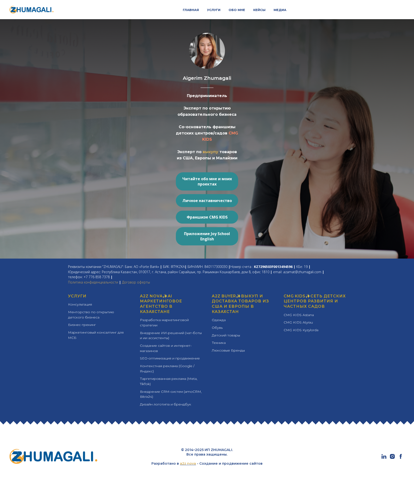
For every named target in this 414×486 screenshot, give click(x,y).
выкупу (211, 152)
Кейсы (259, 10)
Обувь (217, 327)
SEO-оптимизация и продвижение (170, 358)
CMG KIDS (294, 296)
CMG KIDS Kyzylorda (301, 330)
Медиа (280, 10)
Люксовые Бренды (228, 350)
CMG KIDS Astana (299, 315)
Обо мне (237, 10)
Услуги (77, 296)
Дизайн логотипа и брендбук (165, 404)
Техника (219, 343)
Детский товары (226, 335)
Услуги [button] (213, 10)
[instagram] (392, 458)
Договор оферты (136, 282)
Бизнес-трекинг (82, 325)
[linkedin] (384, 458)
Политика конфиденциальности (93, 282)
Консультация (80, 304)
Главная (191, 10)
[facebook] (401, 458)
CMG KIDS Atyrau (298, 322)
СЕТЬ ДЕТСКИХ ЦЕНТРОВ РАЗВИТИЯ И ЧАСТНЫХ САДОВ (315, 301)
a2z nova (188, 463)
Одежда (219, 320)
